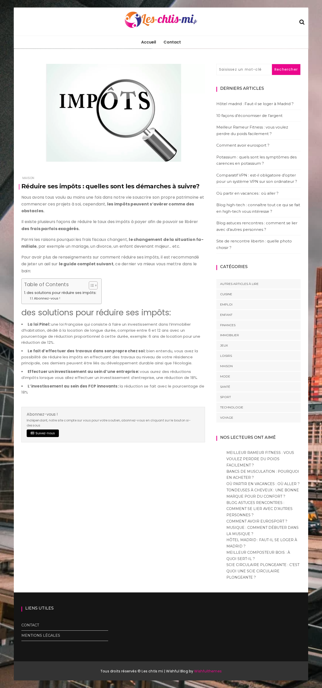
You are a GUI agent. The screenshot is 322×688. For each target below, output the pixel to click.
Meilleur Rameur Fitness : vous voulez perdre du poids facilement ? (252, 130)
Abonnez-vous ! (47, 298)
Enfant (226, 315)
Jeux (224, 345)
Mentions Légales (40, 635)
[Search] (301, 21)
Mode (225, 376)
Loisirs (226, 356)
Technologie (231, 407)
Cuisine (226, 294)
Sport (225, 397)
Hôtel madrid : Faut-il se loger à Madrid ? (255, 103)
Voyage (226, 417)
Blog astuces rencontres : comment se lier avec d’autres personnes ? (256, 226)
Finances (227, 325)
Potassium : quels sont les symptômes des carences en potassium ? (256, 160)
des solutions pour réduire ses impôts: (61, 292)
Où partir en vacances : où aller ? (247, 193)
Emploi (226, 304)
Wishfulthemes (208, 671)
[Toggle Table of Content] (90, 285)
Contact (172, 42)
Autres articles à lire (239, 284)
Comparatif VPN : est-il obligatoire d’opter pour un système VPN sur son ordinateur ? (256, 178)
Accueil (148, 42)
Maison (28, 178)
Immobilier (229, 335)
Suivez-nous (45, 433)
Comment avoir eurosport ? (242, 145)
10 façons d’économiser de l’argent (249, 115)
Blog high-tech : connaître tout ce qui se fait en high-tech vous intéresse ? (258, 208)
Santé (225, 387)
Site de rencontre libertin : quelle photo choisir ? (254, 244)
